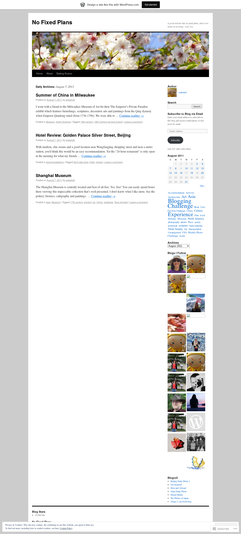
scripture (183, 225)
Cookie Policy (66, 528)
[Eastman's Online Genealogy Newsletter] (177, 403)
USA (184, 232)
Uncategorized (174, 232)
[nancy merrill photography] (177, 443)
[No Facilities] (196, 284)
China (99, 202)
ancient (88, 202)
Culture (198, 210)
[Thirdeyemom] (195, 303)
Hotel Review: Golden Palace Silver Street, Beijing (83, 135)
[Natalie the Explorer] (177, 264)
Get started (151, 4)
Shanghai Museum (53, 175)
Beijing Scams (64, 73)
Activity (190, 192)
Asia (48, 202)
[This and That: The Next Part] (177, 363)
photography (173, 222)
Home (39, 73)
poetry (198, 222)
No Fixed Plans (52, 22)
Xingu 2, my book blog (181, 501)
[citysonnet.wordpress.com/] (177, 323)
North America (63, 121)
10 (186, 168)
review (99, 162)
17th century (76, 202)
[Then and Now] (196, 442)
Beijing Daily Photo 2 (180, 481)
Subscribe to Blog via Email (185, 114)
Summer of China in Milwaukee (65, 95)
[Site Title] (196, 264)
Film (196, 215)
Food (202, 215)
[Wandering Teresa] (196, 342)
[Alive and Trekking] (196, 402)
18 (191, 172)
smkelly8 (70, 99)
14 (170, 172)
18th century (87, 121)
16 (181, 172)
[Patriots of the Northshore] (196, 362)
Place (190, 222)
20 (202, 172)
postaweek (172, 225)
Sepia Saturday (196, 225)
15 (175, 172)
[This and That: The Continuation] (177, 423)
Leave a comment (133, 121)
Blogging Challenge (180, 203)
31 (186, 181)
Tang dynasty (121, 202)
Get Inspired (176, 484)
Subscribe (175, 140)
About (49, 73)
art (94, 202)
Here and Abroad (178, 487)
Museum (50, 121)
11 (191, 168)
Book (196, 207)
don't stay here (81, 162)
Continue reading (131, 115)
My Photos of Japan (180, 498)
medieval (108, 202)
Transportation (194, 228)
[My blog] (196, 422)
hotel (92, 162)
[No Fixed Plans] (177, 284)
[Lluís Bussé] (196, 382)
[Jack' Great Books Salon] (177, 343)
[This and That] (177, 383)
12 (197, 168)
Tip (185, 228)
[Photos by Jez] (196, 323)
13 (202, 168)
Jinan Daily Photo (179, 491)
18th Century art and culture (108, 121)
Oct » (202, 185)
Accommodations (55, 162)
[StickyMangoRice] (196, 462)
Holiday (172, 218)
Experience (180, 214)
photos (184, 222)
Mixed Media (177, 494)
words (182, 235)
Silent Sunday (175, 229)
